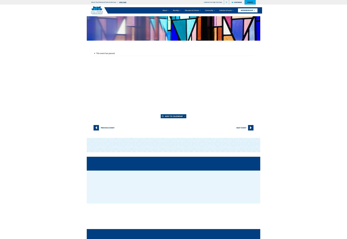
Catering (171, 208)
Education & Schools (192, 10)
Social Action (175, 78)
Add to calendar (174, 116)
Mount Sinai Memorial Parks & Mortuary (227, 219)
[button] (226, 2)
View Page (122, 2)
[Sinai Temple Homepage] (96, 10)
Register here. (166, 106)
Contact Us (184, 163)
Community (209, 10)
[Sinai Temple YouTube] (245, 193)
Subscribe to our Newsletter (209, 143)
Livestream (238, 2)
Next (241, 128)
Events (173, 74)
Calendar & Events (225, 10)
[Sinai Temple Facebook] (223, 193)
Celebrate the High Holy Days (213, 2)
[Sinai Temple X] (234, 193)
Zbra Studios (178, 236)
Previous (107, 128)
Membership (247, 10)
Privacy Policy (181, 232)
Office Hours (210, 163)
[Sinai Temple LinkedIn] (229, 193)
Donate (250, 2)
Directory (131, 163)
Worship (176, 10)
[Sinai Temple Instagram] (240, 193)
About (165, 10)
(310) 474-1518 (157, 163)
